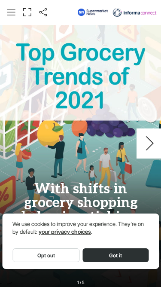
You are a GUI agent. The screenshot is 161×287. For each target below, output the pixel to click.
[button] (11, 12)
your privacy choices (65, 232)
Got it (115, 255)
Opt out (46, 255)
